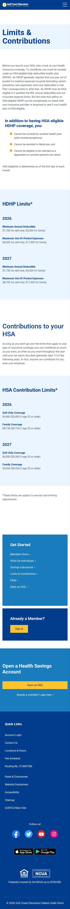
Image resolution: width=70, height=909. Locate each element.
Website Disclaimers (16, 784)
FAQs (13, 580)
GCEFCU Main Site (15, 807)
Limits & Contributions (23, 573)
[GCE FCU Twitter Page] (29, 833)
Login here (45, 694)
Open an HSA (18, 586)
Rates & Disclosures (16, 776)
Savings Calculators (21, 567)
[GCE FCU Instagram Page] (54, 833)
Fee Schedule (12, 758)
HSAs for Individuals (22, 560)
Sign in (19, 628)
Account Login (13, 735)
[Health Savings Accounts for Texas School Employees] (15, 5)
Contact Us (11, 742)
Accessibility (12, 792)
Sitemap (9, 800)
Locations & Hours (15, 750)
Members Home (19, 554)
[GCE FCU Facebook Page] (16, 833)
